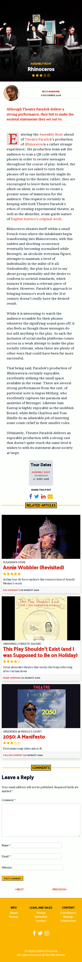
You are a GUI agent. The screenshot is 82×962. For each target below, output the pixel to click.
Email (6, 856)
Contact (41, 920)
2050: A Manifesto (24, 736)
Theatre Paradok (38, 139)
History (13, 916)
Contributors (68, 912)
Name (6, 845)
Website (7, 867)
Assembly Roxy (51, 134)
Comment (9, 800)
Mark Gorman (11, 678)
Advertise (41, 916)
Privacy (41, 912)
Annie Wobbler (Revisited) (33, 567)
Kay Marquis (11, 590)
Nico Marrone (51, 91)
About (14, 912)
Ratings (68, 916)
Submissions (68, 920)
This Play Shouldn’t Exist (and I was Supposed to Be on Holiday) (40, 651)
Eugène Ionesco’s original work (36, 219)
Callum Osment (13, 755)
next (20, 889)
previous (59, 889)
